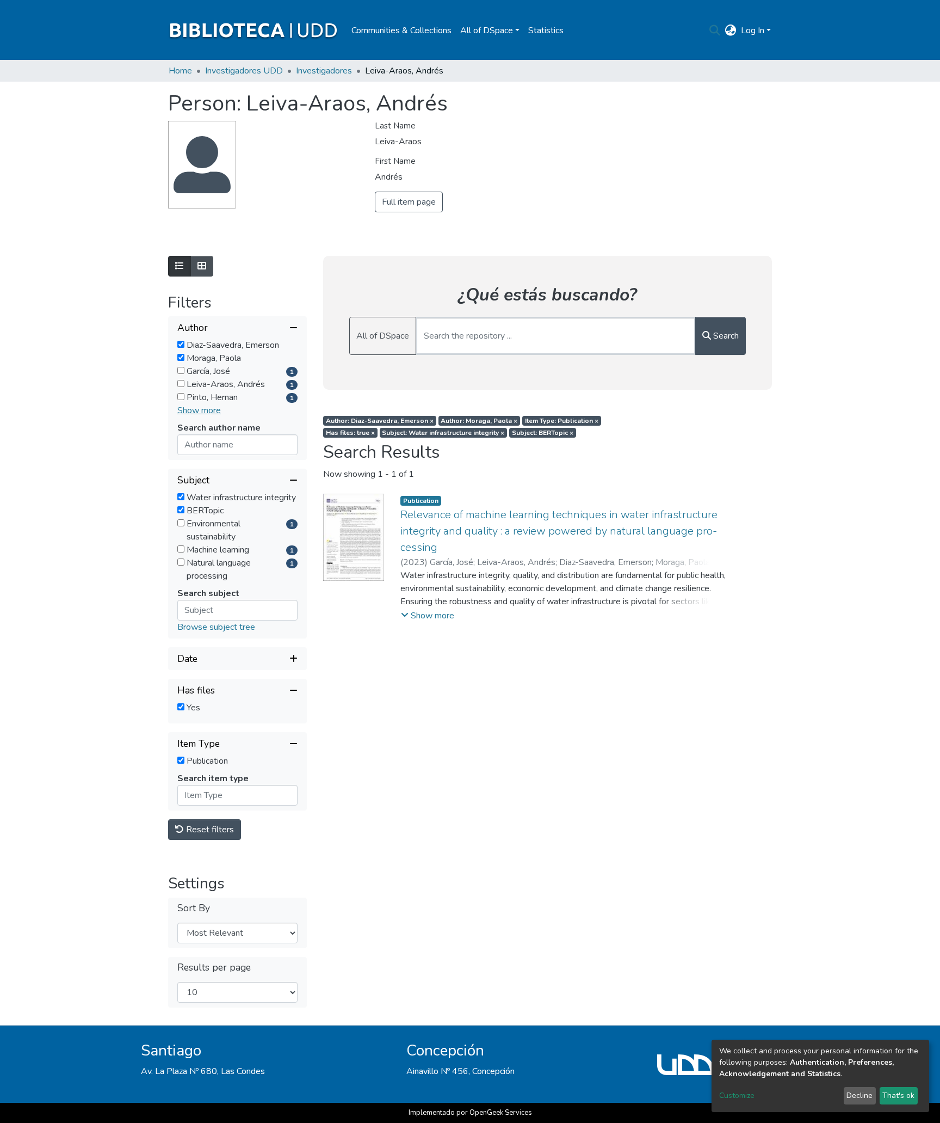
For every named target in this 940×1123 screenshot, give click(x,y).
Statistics (546, 30)
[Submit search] (715, 30)
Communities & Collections (401, 30)
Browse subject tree (216, 627)
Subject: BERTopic (542, 432)
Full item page (409, 202)
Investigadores (324, 71)
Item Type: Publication (561, 420)
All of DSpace (382, 336)
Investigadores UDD (244, 71)
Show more (199, 410)
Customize (737, 1095)
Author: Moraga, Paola (479, 420)
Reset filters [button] (209, 830)
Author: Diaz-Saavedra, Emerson (380, 420)
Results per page (214, 967)
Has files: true (350, 432)
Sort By (193, 908)
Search (725, 336)
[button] (731, 30)
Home (180, 71)
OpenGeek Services (500, 1113)
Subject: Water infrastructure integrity (443, 432)
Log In (752, 30)
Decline (859, 1095)
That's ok (898, 1095)
